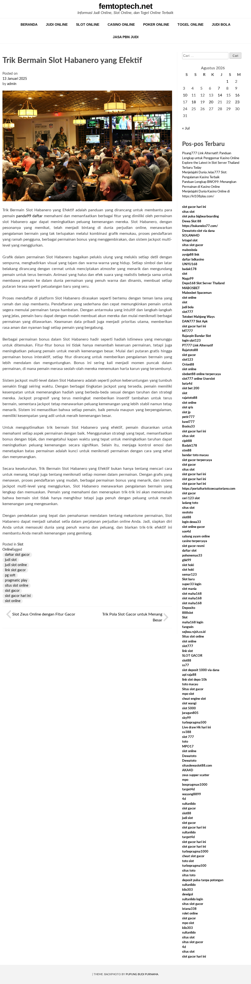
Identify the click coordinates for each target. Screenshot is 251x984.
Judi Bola (221, 24)
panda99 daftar (29, 216)
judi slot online (16, 565)
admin (11, 84)
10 (185, 95)
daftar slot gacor (17, 555)
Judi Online (57, 24)
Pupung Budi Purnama (142, 974)
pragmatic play (16, 580)
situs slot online (16, 585)
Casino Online (121, 24)
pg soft (10, 575)
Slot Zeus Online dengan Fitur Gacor (43, 614)
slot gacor (12, 591)
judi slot (11, 560)
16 (237, 95)
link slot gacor (15, 570)
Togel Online (190, 24)
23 (237, 102)
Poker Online (156, 24)
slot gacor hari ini (18, 596)
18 (193, 102)
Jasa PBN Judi (125, 37)
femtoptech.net (125, 6)
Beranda (29, 24)
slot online (12, 601)
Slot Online (87, 24)
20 (211, 102)
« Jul (186, 128)
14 (220, 95)
